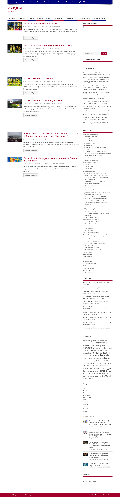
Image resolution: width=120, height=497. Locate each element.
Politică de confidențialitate (91, 232)
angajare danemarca (89, 343)
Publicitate (70, 2)
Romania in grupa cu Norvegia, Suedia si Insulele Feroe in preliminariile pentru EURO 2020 (100, 465)
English (80, 2)
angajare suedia (99, 348)
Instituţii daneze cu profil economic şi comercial (97, 192)
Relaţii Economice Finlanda (91, 247)
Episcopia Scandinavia (89, 162)
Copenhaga (92, 350)
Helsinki (101, 358)
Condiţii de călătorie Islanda (91, 222)
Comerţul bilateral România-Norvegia (94, 237)
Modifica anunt (87, 261)
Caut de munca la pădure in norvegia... (98, 288)
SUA (101, 376)
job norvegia (92, 361)
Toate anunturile (88, 273)
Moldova (89, 368)
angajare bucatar (102, 340)
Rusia (109, 371)
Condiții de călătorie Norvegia (92, 239)
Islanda (48, 18)
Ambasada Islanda (89, 141)
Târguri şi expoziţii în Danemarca (93, 209)
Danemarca (22, 18)
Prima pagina (14, 2)
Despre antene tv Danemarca (92, 183)
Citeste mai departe (31, 38)
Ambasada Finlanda (89, 139)
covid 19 (105, 350)
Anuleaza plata (87, 254)
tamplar (85, 378)
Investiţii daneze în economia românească (95, 196)
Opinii (60, 2)
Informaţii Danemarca (89, 171)
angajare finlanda (102, 343)
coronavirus (99, 350)
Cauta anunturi (87, 256)
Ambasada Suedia (89, 145)
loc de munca (103, 360)
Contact (37, 2)
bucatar (109, 348)
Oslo (84, 371)
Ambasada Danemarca (90, 136)
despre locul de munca (96, 354)
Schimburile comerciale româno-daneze (95, 207)
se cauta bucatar (88, 373)
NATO (94, 368)
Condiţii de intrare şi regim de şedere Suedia (96, 158)
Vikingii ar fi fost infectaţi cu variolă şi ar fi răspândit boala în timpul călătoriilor (95, 123)
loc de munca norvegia (97, 364)
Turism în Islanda (88, 230)
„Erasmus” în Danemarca (91, 217)
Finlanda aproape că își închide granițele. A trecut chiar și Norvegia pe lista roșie (97, 73)
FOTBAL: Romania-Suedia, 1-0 (39, 78)
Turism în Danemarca (90, 211)
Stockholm (96, 376)
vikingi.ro (90, 378)
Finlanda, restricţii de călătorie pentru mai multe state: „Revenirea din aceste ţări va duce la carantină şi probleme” (97, 87)
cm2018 (85, 350)
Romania (103, 370)
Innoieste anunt (87, 259)
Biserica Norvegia (89, 166)
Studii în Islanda (88, 228)
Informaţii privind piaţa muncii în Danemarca (96, 190)
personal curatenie (92, 371)
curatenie (85, 353)
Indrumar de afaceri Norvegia (92, 241)
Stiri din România (84, 18)
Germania (89, 358)
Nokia (97, 368)
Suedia (32, 18)
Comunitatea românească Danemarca (94, 181)
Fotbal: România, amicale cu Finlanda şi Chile (47, 45)
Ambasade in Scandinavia (90, 135)
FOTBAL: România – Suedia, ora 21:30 (43, 100)
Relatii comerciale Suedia (91, 160)
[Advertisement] (77, 9)
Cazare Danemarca (89, 179)
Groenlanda (59, 18)
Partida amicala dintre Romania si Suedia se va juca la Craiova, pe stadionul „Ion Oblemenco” (51, 134)
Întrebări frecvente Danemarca (92, 194)
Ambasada (85, 340)
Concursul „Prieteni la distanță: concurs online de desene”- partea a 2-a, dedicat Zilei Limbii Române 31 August (100, 423)
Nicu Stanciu (28, 26)
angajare (93, 340)
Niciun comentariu (56, 26)
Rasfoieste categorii (89, 268)
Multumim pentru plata (89, 263)
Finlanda (40, 18)
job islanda (85, 361)
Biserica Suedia (88, 168)
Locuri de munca (99, 18)
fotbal (84, 358)
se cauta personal (98, 373)
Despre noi (27, 2)
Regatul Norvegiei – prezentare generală (95, 235)
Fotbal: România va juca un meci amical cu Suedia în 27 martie (50, 159)
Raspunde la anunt (88, 270)
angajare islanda (90, 345)
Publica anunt (87, 266)
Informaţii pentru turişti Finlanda (93, 250)
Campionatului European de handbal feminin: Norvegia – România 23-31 (98, 455)
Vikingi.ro (15, 8)
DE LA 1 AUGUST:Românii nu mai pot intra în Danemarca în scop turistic (96, 102)
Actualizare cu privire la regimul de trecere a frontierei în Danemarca (96, 118)
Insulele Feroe (70, 18)
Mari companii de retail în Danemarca (94, 200)
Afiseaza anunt (87, 252)
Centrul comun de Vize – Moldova (93, 155)
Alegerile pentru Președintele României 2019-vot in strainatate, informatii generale (100, 434)
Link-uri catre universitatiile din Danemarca (95, 198)
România (48, 81)
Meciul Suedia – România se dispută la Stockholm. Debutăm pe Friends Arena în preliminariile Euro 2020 (100, 444)
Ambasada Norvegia (89, 143)
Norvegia (12, 18)
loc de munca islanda (102, 363)
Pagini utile (48, 2)
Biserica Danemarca (89, 164)
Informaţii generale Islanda (91, 220)
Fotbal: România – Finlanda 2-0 (40, 23)
